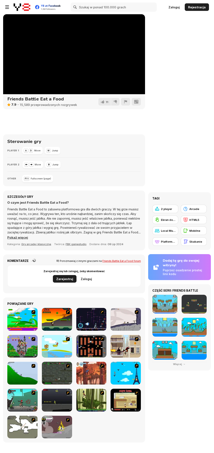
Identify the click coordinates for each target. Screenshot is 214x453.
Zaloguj (174, 7)
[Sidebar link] (7, 7)
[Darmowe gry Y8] (22, 7)
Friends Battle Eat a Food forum (121, 261)
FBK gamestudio (76, 244)
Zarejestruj (64, 279)
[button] (17, 237)
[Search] (75, 7)
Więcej (178, 364)
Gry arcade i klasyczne (36, 244)
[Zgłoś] (125, 102)
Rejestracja (197, 7)
